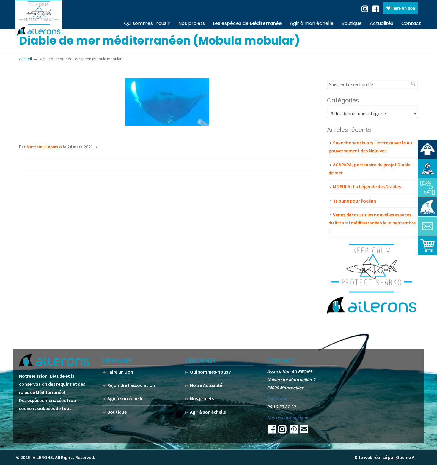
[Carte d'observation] (427, 168)
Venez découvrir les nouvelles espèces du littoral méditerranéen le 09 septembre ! (372, 223)
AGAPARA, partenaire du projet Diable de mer (369, 168)
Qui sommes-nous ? (210, 372)
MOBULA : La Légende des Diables (367, 186)
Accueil (25, 58)
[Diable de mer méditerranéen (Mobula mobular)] (167, 124)
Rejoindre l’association (131, 385)
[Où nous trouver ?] (427, 149)
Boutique (117, 412)
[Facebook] (375, 8)
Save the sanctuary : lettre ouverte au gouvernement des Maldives (370, 147)
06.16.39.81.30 (281, 406)
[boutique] (427, 245)
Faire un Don (120, 372)
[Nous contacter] (427, 226)
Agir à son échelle (125, 398)
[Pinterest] (294, 431)
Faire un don (402, 8)
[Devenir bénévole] (427, 206)
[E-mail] (304, 431)
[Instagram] (282, 431)
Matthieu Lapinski (44, 147)
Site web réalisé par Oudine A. (385, 457)
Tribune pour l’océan (354, 201)
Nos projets (202, 398)
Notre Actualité (206, 385)
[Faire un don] (427, 187)
